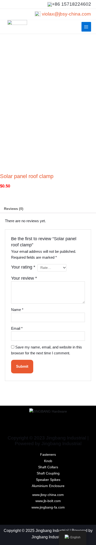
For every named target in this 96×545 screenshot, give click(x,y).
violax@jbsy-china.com (66, 14)
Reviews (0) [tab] (13, 209)
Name (17, 310)
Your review (24, 278)
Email (17, 328)
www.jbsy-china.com (48, 495)
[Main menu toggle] (86, 27)
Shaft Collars (48, 467)
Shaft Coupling (48, 473)
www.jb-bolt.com (48, 501)
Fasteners (48, 454)
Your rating (23, 267)
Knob (48, 461)
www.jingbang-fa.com (48, 507)
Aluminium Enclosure (48, 486)
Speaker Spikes (48, 480)
